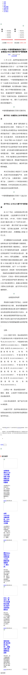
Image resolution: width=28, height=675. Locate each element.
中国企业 (25, 627)
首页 (5, 2)
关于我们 (6, 11)
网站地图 (6, 6)
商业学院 (22, 37)
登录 (10, 15)
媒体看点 (9, 34)
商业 (15, 30)
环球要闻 (9, 37)
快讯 (5, 3)
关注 (5, 444)
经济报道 (9, 30)
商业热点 (22, 30)
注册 (21, 15)
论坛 (5, 5)
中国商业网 (19, 427)
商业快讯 (25, 500)
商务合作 (6, 9)
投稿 (15, 18)
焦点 (2, 30)
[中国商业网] (1, 24)
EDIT (9, 54)
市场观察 (9, 32)
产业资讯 (22, 32)
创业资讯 (22, 34)
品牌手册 (6, 8)
